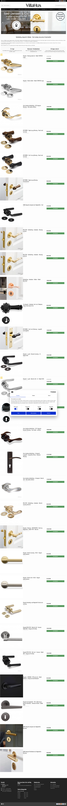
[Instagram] (3, 804)
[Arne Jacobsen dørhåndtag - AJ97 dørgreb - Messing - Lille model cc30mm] (11, 114)
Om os (35, 788)
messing (14, 41)
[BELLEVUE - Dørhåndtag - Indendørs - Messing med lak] (11, 238)
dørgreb (29, 40)
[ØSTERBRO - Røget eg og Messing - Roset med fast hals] (11, 139)
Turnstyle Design (7, 43)
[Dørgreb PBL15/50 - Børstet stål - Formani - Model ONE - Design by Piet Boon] (11, 636)
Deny (18, 413)
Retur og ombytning (37, 785)
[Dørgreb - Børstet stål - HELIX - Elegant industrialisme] (11, 586)
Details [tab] (33, 395)
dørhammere (38, 40)
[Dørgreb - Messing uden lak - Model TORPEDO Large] (11, 64)
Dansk (57, 0)
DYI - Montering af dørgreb (55, 785)
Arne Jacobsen (50, 42)
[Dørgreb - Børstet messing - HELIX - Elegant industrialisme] (11, 561)
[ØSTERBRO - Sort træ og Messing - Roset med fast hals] (11, 164)
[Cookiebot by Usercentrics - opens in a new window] (51, 392)
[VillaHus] (33, 5)
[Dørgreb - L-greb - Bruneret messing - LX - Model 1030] (11, 362)
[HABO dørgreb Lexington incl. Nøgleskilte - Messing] (11, 735)
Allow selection (33, 413)
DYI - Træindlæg (53, 784)
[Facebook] (1, 804)
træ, (12, 41)
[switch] (27, 409)
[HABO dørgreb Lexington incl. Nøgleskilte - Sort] (11, 213)
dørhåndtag (33, 40)
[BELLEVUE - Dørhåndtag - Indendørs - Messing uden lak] (11, 263)
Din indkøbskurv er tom (60, 5)
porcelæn (21, 41)
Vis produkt (55, 84)
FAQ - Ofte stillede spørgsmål (39, 784)
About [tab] (49, 395)
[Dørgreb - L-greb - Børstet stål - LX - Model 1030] (11, 387)
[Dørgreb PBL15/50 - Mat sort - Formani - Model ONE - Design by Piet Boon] (11, 661)
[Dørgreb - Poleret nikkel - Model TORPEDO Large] (11, 89)
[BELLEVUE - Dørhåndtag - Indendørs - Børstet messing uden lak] (11, 512)
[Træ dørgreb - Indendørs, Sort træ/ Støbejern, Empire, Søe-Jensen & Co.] (11, 313)
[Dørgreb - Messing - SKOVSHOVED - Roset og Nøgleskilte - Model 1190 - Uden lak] (11, 536)
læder (17, 41)
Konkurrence (53, 788)
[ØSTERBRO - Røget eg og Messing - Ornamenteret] (11, 189)
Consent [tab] (17, 395)
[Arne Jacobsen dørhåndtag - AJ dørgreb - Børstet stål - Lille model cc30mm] (11, 487)
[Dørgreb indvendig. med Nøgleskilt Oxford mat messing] (11, 611)
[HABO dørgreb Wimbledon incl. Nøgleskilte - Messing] (11, 760)
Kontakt (35, 789)
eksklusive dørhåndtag (59, 40)
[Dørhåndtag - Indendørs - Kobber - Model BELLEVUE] (11, 288)
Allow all (48, 413)
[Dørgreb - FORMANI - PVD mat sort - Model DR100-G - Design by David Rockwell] (11, 685)
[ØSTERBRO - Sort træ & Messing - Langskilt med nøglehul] (11, 338)
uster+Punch (55, 42)
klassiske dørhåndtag (51, 40)
